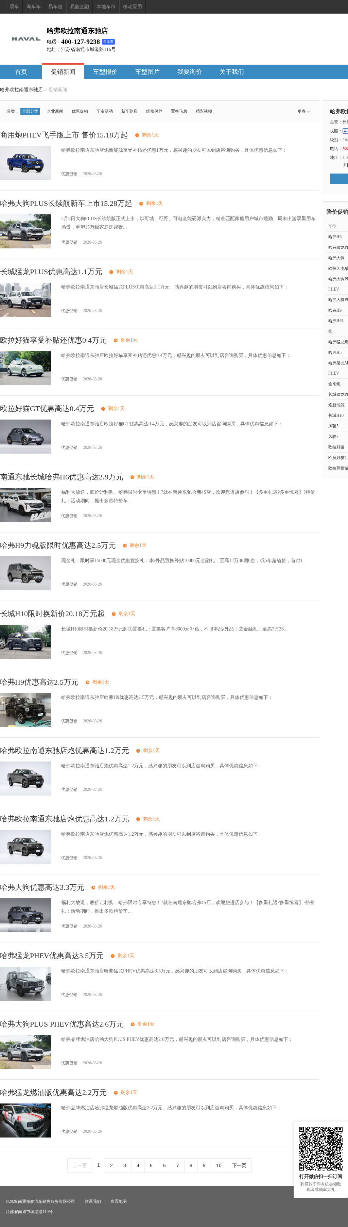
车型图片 (147, 71)
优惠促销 (80, 111)
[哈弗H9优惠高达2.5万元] (25, 725)
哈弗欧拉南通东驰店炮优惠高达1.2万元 (64, 750)
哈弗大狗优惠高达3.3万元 (42, 887)
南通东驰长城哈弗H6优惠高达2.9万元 (61, 477)
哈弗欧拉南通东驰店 (21, 89)
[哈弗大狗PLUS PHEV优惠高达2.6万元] (25, 1067)
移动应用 (132, 6)
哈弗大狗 (336, 258)
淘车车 (34, 6)
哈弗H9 (335, 310)
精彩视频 (204, 111)
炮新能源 (336, 405)
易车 (14, 6)
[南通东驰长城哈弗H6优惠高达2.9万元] (25, 520)
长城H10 (336, 415)
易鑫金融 (79, 6)
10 (219, 1165)
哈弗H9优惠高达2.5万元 (39, 682)
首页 (21, 71)
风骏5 (333, 426)
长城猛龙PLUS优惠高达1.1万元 (51, 271)
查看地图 (118, 1201)
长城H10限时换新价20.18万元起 (52, 613)
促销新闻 (63, 71)
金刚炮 (334, 383)
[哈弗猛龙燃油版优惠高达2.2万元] (25, 1136)
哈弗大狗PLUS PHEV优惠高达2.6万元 (62, 1024)
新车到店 (129, 111)
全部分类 (30, 111)
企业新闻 (55, 111)
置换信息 (179, 111)
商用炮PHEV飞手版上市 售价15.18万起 (64, 135)
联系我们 (93, 1201)
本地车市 (106, 6)
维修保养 (154, 111)
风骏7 (333, 436)
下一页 (239, 1165)
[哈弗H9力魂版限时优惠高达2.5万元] (25, 588)
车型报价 (105, 71)
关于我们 (232, 71)
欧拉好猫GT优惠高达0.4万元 (47, 408)
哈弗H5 (335, 352)
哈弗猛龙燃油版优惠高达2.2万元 (53, 1092)
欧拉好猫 (336, 447)
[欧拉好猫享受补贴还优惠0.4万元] (25, 383)
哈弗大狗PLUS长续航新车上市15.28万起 (66, 203)
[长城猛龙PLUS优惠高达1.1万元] (25, 315)
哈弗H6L (336, 320)
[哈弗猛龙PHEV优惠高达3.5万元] (25, 999)
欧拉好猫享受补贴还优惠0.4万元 (53, 340)
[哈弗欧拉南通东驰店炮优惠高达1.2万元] (25, 794)
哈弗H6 (335, 236)
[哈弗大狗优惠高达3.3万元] (25, 930)
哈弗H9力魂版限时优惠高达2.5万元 (58, 545)
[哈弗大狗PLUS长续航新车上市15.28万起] (25, 246)
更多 (302, 111)
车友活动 (105, 111)
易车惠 (55, 6)
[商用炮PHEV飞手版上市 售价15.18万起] (25, 178)
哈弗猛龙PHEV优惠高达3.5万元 (52, 955)
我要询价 (189, 71)
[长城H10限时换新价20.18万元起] (25, 657)
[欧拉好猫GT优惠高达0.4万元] (25, 452)
